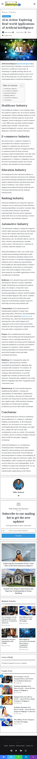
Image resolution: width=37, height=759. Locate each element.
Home (5, 12)
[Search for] (35, 4)
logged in (12, 663)
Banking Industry (9, 95)
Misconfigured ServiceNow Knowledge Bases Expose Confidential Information (27, 643)
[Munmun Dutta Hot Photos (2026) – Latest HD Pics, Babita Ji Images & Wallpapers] (7, 700)
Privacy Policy (20, 745)
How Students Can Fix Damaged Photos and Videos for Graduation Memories (9, 620)
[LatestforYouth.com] (13, 3)
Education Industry (10, 93)
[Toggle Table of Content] (20, 86)
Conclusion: (8, 100)
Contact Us (29, 745)
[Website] (18, 495)
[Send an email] (13, 32)
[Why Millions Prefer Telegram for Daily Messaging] (27, 610)
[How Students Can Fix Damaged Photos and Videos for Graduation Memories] (10, 610)
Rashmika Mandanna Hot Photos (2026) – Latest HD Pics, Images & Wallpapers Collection (24, 709)
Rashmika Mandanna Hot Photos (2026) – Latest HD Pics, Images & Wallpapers (24, 688)
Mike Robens (8, 32)
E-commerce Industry (11, 91)
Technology (12, 12)
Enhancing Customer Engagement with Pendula (9, 641)
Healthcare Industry (10, 88)
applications (26, 316)
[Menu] (2, 4)
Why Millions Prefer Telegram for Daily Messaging (26, 619)
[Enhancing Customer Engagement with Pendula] (10, 632)
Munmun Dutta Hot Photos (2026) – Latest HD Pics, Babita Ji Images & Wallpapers (24, 699)
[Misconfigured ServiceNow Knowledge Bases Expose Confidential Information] (27, 632)
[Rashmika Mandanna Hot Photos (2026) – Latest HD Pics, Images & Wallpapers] (7, 689)
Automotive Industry (11, 97)
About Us (12, 745)
